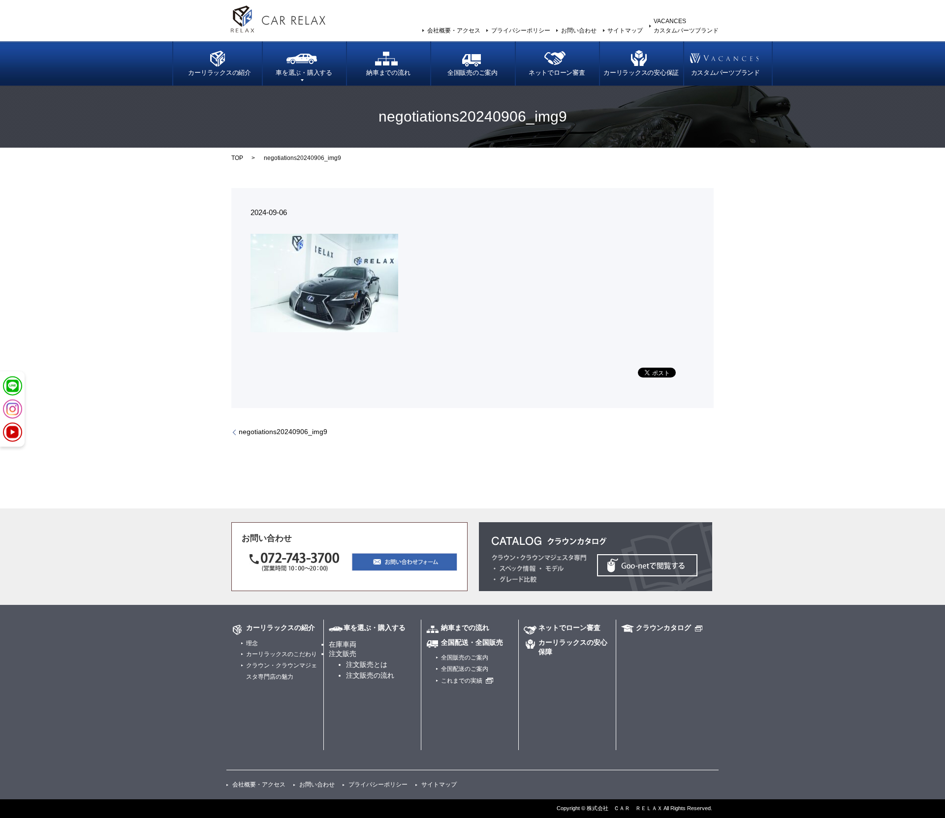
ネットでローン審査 (557, 72)
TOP (237, 158)
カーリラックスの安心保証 (641, 72)
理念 (252, 643)
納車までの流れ (388, 72)
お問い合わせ (579, 30)
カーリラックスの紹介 (219, 72)
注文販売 (342, 654)
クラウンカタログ (663, 627)
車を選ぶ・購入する (304, 72)
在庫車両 (342, 644)
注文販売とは (366, 664)
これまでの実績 (461, 680)
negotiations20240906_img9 (283, 432)
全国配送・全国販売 (472, 642)
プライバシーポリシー (520, 30)
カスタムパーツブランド (725, 72)
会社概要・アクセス (453, 30)
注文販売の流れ (370, 675)
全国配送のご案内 (464, 668)
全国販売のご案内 (472, 72)
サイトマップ (625, 30)
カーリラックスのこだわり (281, 654)
